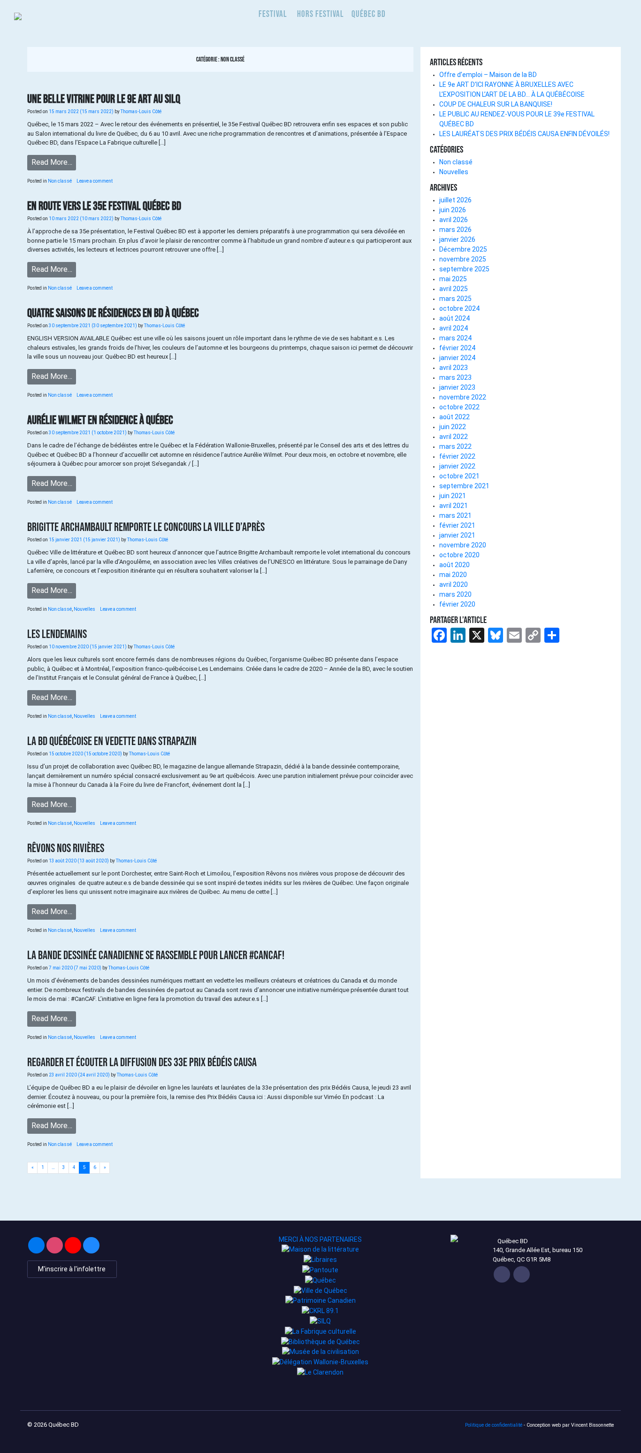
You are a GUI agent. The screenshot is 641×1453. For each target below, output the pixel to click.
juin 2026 (452, 210)
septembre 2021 (464, 486)
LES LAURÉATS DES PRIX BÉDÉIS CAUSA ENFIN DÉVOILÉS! (524, 134)
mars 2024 (455, 338)
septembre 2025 (464, 269)
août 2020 (454, 565)
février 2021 (457, 525)
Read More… (51, 162)
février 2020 (457, 604)
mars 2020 (455, 594)
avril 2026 (453, 219)
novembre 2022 (462, 397)
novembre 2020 (462, 545)
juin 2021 (452, 496)
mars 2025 (455, 298)
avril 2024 (453, 328)
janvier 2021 (457, 535)
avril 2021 (453, 505)
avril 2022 (453, 436)
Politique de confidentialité (493, 1425)
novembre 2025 (462, 259)
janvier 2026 (457, 239)
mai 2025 (453, 279)
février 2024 (457, 348)
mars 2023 (455, 377)
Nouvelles (84, 609)
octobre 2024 (459, 308)
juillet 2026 (455, 200)
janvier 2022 (457, 466)
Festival (273, 14)
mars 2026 (455, 229)
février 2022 (457, 456)
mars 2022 (455, 446)
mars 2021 (455, 515)
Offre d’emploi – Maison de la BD (488, 74)
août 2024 (454, 318)
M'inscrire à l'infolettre (72, 1269)
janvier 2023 (457, 387)
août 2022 (454, 417)
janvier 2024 (457, 357)
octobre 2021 (459, 476)
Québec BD (368, 14)
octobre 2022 (459, 407)
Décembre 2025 (463, 249)
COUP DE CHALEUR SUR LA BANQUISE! (495, 104)
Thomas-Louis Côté (140, 111)
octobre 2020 (459, 555)
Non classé (60, 181)
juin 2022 (452, 427)
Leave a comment (94, 181)
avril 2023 (453, 367)
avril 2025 (453, 288)
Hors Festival (320, 14)
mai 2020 (453, 574)
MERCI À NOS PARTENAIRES (320, 1239)
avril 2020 (453, 584)
